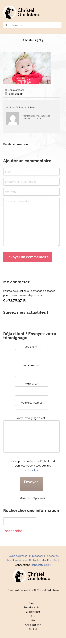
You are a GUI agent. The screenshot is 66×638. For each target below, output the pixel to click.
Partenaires (52, 555)
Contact (33, 629)
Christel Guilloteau (25, 107)
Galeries (33, 603)
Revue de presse (17, 555)
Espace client (33, 612)
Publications (36, 555)
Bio (33, 620)
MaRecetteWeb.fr (40, 564)
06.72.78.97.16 (14, 300)
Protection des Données (43, 560)
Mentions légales (17, 560)
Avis (33, 616)
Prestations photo (33, 607)
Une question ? (33, 625)
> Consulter (31, 470)
